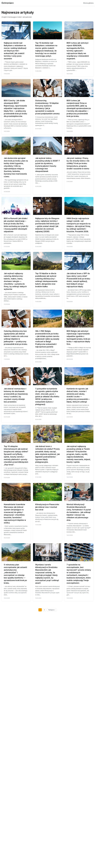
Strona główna (88, 3)
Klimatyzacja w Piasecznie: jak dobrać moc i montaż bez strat (47, 507)
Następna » (51, 610)
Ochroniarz (7, 3)
